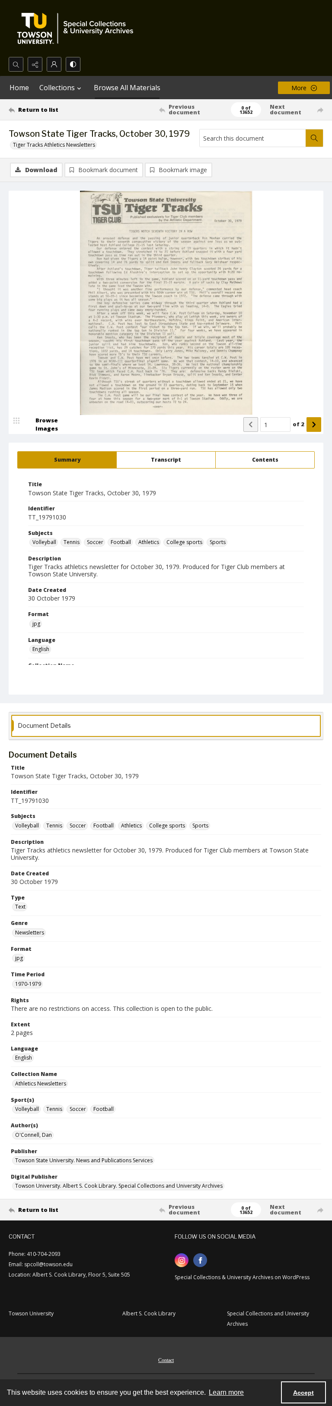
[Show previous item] (250, 424)
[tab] (67, 460)
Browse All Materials (127, 87)
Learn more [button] (226, 1392)
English (40, 649)
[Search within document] (314, 138)
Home (19, 87)
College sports (184, 542)
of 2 (298, 424)
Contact (166, 1360)
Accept (303, 1392)
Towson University (31, 1313)
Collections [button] (57, 87)
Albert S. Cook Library (149, 1313)
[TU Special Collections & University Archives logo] (78, 28)
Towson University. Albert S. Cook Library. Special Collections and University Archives (119, 1185)
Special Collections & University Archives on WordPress (242, 1277)
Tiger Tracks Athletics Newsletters (54, 144)
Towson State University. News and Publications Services (84, 1160)
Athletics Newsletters (40, 1083)
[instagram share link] (181, 1260)
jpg (36, 623)
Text (20, 906)
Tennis (72, 542)
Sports (218, 542)
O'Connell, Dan (33, 1135)
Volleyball (44, 542)
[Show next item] (313, 424)
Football (121, 542)
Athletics (148, 542)
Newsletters (29, 932)
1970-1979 (28, 984)
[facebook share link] (200, 1260)
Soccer (95, 542)
